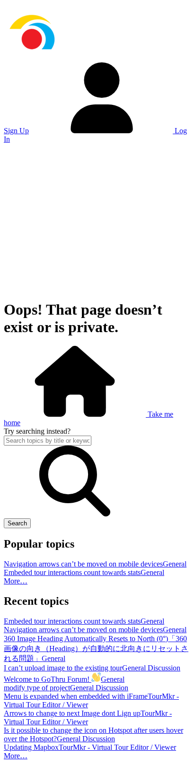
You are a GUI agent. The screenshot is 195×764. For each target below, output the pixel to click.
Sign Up (16, 131)
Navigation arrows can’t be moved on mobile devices (83, 564)
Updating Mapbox (31, 747)
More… (15, 581)
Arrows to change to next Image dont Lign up (72, 713)
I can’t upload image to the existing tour (63, 668)
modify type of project (37, 688)
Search (17, 523)
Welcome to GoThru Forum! (47, 679)
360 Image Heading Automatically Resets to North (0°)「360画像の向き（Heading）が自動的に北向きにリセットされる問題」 (96, 648)
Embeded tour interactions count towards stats (72, 572)
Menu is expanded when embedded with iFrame (76, 696)
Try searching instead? (37, 431)
